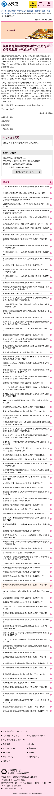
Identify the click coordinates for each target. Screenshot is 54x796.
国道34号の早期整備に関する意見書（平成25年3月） (23, 352)
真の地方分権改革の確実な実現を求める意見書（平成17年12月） (25, 669)
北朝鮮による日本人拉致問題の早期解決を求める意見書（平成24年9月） (26, 364)
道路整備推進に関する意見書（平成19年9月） (20, 580)
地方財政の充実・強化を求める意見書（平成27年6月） (23, 294)
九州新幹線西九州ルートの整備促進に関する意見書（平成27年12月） (26, 277)
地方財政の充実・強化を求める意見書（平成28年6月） (23, 265)
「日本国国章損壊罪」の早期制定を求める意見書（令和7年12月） (26, 188)
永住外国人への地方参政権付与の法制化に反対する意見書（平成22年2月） (26, 443)
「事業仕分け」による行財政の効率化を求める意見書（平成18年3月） (26, 608)
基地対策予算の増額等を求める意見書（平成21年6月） (23, 505)
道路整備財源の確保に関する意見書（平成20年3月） (22, 568)
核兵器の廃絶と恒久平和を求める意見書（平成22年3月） (24, 455)
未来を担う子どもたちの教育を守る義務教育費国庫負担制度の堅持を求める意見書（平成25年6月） (26, 340)
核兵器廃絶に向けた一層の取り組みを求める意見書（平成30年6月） (26, 229)
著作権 (31, 744)
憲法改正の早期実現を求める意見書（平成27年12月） (23, 283)
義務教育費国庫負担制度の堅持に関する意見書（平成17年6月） (25, 688)
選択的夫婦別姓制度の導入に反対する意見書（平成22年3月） (26, 459)
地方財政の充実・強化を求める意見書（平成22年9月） (23, 483)
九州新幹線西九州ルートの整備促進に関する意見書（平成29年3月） (26, 253)
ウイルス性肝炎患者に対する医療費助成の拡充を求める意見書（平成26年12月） (26, 305)
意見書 (13, 14)
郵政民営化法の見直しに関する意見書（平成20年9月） (23, 548)
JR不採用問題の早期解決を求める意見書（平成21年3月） (24, 513)
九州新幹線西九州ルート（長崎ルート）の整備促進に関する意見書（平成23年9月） (26, 416)
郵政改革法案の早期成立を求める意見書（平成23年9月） (24, 411)
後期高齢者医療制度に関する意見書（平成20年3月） (22, 572)
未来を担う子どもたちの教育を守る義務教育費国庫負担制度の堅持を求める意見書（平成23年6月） (26, 430)
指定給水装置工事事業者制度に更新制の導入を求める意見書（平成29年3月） (25, 246)
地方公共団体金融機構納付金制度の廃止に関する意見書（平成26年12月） (26, 312)
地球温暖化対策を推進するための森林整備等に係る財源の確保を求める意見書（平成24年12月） (26, 358)
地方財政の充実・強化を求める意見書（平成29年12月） (24, 235)
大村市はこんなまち (11, 736)
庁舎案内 (32, 748)
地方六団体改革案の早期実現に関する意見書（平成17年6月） (26, 711)
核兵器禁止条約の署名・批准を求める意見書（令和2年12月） (26, 224)
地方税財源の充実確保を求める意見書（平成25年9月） (23, 335)
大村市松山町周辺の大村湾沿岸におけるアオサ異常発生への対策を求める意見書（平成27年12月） (26, 288)
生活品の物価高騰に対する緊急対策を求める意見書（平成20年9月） (26, 525)
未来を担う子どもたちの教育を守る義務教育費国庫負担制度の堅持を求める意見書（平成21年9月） (26, 499)
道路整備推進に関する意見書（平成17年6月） (20, 683)
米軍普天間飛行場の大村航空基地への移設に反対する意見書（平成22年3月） (25, 465)
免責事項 (6, 744)
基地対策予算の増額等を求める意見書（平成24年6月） (23, 383)
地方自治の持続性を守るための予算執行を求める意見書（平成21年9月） (26, 493)
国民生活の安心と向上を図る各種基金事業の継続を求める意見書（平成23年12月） (26, 395)
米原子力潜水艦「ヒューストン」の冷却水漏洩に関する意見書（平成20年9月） (26, 536)
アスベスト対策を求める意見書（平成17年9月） (21, 678)
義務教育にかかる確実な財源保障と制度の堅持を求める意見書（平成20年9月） (26, 543)
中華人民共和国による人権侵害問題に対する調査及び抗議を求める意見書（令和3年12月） (26, 212)
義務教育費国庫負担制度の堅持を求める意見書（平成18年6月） (25, 614)
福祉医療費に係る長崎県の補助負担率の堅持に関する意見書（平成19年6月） (25, 627)
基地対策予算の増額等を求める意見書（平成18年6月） (23, 602)
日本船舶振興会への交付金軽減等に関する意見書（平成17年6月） (26, 695)
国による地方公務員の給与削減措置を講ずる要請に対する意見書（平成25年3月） (26, 347)
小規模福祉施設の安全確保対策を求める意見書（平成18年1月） (25, 658)
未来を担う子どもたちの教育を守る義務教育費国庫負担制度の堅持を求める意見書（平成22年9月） (26, 436)
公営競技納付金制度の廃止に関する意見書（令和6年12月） (25, 193)
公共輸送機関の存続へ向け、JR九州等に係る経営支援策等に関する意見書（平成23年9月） (26, 423)
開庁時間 (6, 752)
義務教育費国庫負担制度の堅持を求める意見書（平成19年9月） (25, 586)
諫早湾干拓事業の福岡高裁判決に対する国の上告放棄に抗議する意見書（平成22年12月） (26, 471)
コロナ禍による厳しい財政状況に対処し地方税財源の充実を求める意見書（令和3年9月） (26, 218)
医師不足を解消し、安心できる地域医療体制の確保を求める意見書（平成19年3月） (26, 634)
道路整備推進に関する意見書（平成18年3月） (20, 653)
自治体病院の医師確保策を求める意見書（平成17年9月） (24, 674)
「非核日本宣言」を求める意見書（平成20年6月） (22, 563)
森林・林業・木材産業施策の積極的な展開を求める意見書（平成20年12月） (26, 519)
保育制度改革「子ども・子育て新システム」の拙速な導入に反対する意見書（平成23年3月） (26, 449)
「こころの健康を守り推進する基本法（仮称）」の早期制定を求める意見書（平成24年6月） (26, 388)
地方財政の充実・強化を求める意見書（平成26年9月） (23, 317)
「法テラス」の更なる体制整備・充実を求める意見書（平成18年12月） (26, 640)
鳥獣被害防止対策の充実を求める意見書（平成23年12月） (25, 407)
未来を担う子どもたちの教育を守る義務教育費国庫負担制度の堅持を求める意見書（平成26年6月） (26, 323)
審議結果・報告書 (33, 11)
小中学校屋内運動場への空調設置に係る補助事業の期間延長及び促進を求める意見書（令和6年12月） (26, 198)
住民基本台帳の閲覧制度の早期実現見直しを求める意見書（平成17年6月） (26, 701)
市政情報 (11, 11)
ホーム (3, 11)
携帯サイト (7, 761)
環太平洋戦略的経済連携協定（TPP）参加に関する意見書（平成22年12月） (26, 478)
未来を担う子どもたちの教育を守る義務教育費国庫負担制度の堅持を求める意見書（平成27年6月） (26, 299)
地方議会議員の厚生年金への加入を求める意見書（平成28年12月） (26, 260)
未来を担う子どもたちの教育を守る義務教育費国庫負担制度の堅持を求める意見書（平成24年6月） (26, 377)
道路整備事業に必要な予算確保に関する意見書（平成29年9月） (25, 240)
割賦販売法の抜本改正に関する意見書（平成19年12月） (24, 576)
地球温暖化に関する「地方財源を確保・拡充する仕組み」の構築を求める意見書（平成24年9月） (26, 371)
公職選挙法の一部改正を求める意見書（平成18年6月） (23, 598)
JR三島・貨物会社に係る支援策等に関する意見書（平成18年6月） (26, 592)
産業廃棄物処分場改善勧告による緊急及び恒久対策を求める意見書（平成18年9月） (26, 647)
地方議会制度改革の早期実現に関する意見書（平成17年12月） (26, 663)
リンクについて (9, 748)
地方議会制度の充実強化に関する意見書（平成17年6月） (24, 707)
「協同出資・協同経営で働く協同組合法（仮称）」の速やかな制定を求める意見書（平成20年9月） (26, 558)
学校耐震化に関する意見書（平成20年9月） (19, 553)
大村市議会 (21, 11)
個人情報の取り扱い (37, 736)
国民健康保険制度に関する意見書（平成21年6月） (22, 509)
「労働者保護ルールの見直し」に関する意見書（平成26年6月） (25, 329)
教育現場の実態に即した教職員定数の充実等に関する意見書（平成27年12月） (25, 271)
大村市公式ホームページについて (16, 731)
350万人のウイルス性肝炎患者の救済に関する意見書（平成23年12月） (26, 401)
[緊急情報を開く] (33, 7)
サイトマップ (8, 757)
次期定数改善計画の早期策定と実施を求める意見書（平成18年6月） (26, 621)
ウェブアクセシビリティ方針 (14, 740)
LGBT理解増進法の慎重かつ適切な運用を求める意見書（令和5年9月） (26, 205)
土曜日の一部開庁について (14, 788)
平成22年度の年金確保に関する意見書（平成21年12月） (24, 487)
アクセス (32, 752)
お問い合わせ (34, 757)
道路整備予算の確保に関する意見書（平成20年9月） (22, 531)
